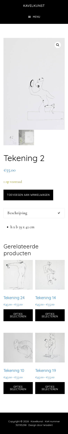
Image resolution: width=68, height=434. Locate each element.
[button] (58, 45)
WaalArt (48, 425)
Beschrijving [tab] (17, 213)
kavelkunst (34, 6)
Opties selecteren (18, 315)
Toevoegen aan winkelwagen (28, 194)
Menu (36, 16)
